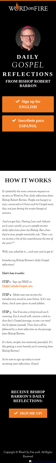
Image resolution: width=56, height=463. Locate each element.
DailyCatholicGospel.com (17, 286)
